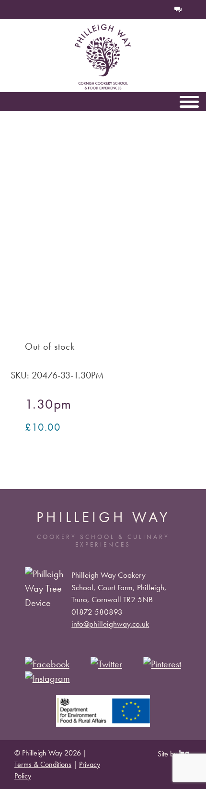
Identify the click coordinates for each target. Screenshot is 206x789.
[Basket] (146, 9)
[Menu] (189, 101)
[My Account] (162, 9)
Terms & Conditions (42, 764)
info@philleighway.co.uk (110, 623)
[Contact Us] (178, 9)
